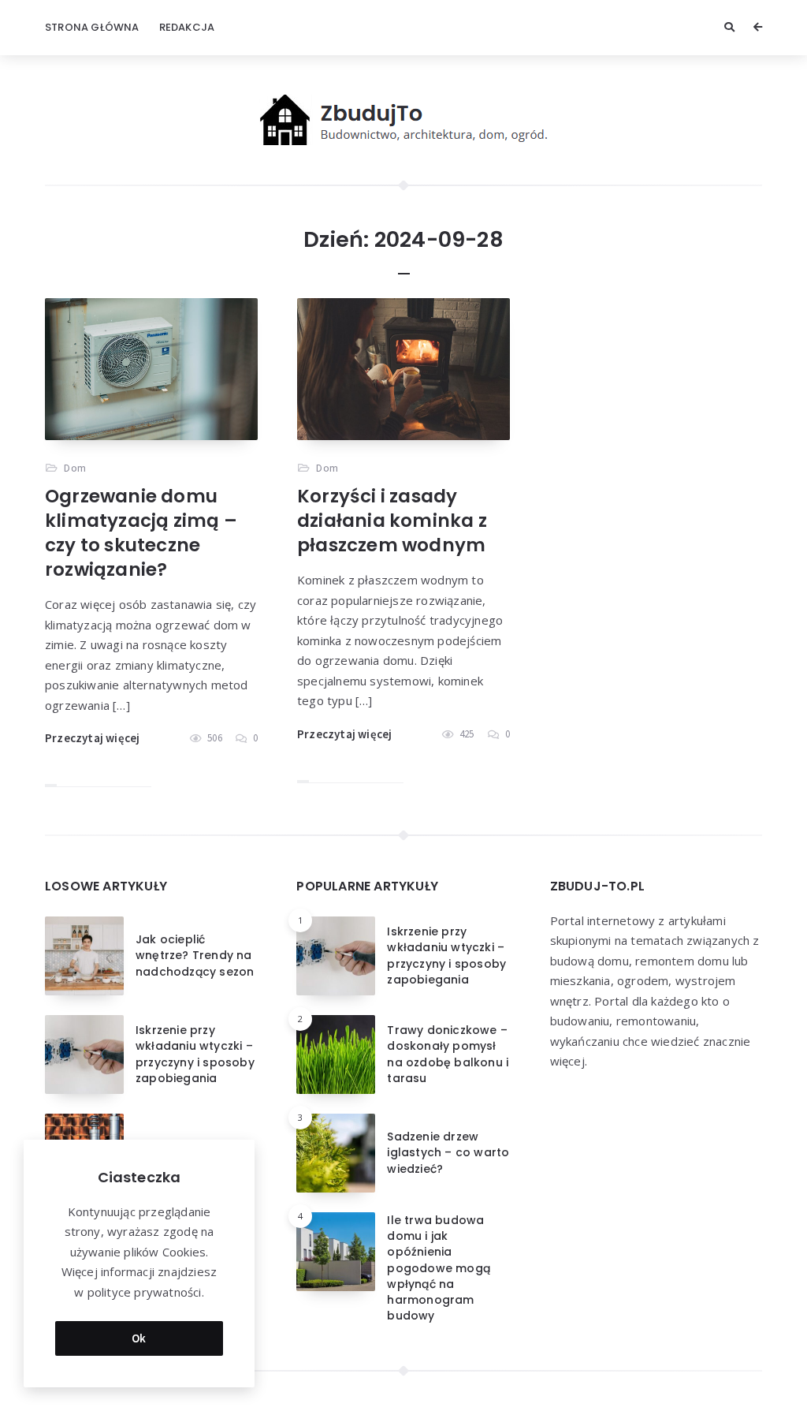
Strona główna (92, 27)
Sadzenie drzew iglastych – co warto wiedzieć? (448, 1153)
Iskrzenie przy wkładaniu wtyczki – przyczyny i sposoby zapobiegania (195, 1054)
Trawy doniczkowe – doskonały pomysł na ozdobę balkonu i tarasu (447, 1054)
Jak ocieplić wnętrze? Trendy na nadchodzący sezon (195, 955)
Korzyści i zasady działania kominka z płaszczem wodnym (392, 520)
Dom (75, 468)
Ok (139, 1338)
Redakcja (187, 27)
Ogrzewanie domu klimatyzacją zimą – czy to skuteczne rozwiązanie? (141, 532)
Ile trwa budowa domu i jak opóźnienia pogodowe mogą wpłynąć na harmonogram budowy (438, 1268)
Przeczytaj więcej (92, 737)
